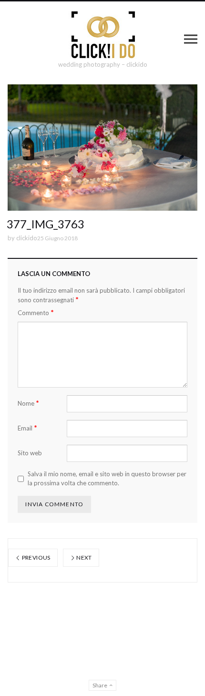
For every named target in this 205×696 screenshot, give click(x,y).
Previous (35, 557)
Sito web (30, 453)
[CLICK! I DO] (102, 35)
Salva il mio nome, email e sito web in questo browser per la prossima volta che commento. (107, 478)
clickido (26, 238)
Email (27, 428)
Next (83, 557)
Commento (36, 312)
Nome (28, 403)
